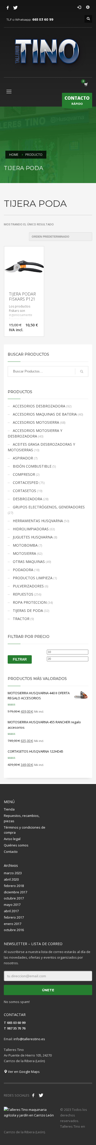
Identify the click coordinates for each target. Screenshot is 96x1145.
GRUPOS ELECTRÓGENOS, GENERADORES (49, 507)
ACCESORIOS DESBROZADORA (39, 406)
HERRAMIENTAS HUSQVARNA (38, 520)
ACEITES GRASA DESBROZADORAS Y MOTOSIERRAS (41, 447)
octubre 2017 (14, 898)
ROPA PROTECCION (30, 602)
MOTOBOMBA (25, 545)
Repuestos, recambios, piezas (21, 818)
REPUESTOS (23, 594)
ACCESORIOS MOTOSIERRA (36, 422)
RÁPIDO (77, 100)
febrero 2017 (14, 917)
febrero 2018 (14, 885)
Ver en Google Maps (23, 1071)
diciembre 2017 (15, 892)
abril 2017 (11, 911)
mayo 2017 (12, 904)
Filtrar (20, 659)
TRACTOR (21, 618)
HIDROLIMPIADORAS (31, 528)
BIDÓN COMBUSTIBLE (32, 466)
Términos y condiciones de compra (24, 830)
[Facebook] (8, 7)
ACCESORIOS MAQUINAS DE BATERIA (45, 414)
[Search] (81, 371)
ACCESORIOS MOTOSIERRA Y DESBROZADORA (35, 433)
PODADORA (23, 569)
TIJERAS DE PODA (28, 610)
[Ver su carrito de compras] (86, 84)
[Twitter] (15, 7)
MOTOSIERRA (24, 553)
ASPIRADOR (23, 458)
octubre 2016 (14, 930)
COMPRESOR (24, 474)
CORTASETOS (24, 490)
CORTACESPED (25, 482)
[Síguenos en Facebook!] (33, 1095)
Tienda (9, 809)
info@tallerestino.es (29, 1039)
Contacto (11, 851)
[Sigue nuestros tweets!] (41, 1095)
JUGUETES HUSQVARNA (33, 537)
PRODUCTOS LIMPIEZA (32, 577)
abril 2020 (11, 879)
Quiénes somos (16, 845)
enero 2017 (12, 923)
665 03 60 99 (42, 19)
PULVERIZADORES (28, 586)
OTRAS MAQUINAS (29, 561)
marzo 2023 (13, 873)
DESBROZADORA (27, 498)
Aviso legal (12, 839)
